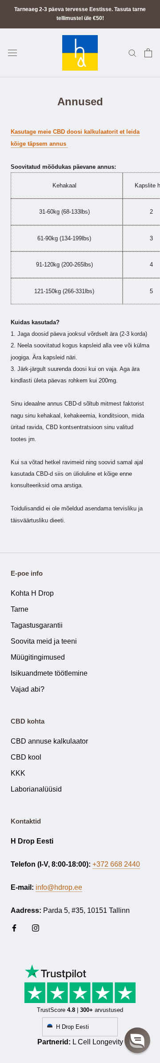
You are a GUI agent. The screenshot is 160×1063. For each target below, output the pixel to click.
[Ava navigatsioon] (12, 52)
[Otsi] (132, 52)
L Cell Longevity (97, 1042)
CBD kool (26, 757)
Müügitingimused (38, 657)
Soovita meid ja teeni (44, 641)
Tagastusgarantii (37, 625)
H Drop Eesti (72, 1026)
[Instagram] (35, 927)
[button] (137, 1040)
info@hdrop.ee (59, 887)
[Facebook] (14, 927)
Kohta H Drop (32, 593)
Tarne (19, 609)
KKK (18, 773)
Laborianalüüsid (36, 789)
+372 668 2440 (116, 864)
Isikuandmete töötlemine (49, 673)
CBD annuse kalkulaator (49, 741)
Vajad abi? (27, 689)
